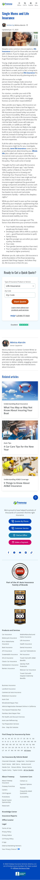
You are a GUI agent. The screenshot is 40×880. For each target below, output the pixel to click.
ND (20, 744)
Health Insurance (26, 644)
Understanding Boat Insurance (16, 404)
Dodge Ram (21, 761)
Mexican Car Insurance (28, 670)
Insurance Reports (9, 816)
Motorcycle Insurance (9, 638)
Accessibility (24, 797)
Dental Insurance (26, 647)
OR (16, 747)
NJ (30, 744)
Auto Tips (7, 443)
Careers (4, 790)
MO (7, 744)
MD (28, 742)
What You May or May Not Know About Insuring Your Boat (18, 410)
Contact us (23, 781)
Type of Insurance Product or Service (18, 282)
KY (19, 742)
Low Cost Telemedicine (28, 651)
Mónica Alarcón (20, 25)
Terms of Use (6, 828)
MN (3, 744)
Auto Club (5, 699)
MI (35, 742)
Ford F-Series (6, 764)
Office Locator (8, 820)
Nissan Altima (16, 767)
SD (28, 747)
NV (3, 747)
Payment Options (26, 784)
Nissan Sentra (27, 767)
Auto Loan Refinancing (9, 720)
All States (27, 750)
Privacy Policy (6, 832)
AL (6, 739)
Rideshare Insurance (9, 696)
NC (17, 744)
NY (6, 747)
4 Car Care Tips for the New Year (19, 448)
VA (6, 750)
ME (32, 742)
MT (14, 744)
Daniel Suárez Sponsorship (7, 801)
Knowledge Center (9, 812)
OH (9, 747)
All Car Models (29, 770)
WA (12, 750)
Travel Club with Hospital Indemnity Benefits (26, 675)
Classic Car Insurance (9, 661)
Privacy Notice (7, 835)
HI (2, 742)
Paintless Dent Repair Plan (11, 713)
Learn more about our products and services (20, 308)
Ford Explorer (30, 761)
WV (18, 750)
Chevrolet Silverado (8, 761)
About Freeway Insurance (7, 782)
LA (22, 742)
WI (15, 750)
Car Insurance (7, 634)
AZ (12, 739)
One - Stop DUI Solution (10, 727)
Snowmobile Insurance (10, 654)
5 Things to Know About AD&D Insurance (17, 484)
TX (34, 747)
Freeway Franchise (8, 786)
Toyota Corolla (17, 770)
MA (25, 742)
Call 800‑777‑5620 (23, 315)
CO (18, 739)
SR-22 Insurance (7, 658)
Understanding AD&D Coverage (16, 479)
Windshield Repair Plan (10, 703)
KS (16, 742)
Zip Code (8, 291)
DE (27, 739)
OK (13, 747)
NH (27, 744)
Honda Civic (6, 767)
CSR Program (6, 793)
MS (10, 744)
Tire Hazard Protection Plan (11, 710)
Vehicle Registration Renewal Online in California (19, 706)
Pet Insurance (24, 654)
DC (24, 739)
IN (13, 742)
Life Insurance (25, 640)
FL (30, 739)
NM (33, 744)
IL (10, 742)
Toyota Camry (6, 770)
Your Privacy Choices (9, 849)
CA (15, 739)
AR (9, 739)
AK (3, 739)
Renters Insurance (8, 668)
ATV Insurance (7, 651)
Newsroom (5, 806)
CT (21, 739)
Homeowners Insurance (10, 665)
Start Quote (20, 301)
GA (33, 739)
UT (3, 750)
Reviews (23, 788)
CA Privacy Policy (7, 839)
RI (22, 747)
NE (24, 744)
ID (8, 742)
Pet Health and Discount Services (13, 717)
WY (22, 750)
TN (31, 747)
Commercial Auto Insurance (11, 692)
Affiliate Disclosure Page (21, 868)
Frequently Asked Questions (26, 792)
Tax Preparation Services (10, 724)
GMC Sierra (16, 764)
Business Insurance (8, 685)
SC (25, 747)
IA (5, 742)
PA (19, 747)
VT (9, 750)
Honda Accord (26, 764)
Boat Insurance (7, 647)
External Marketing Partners (11, 846)
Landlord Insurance (8, 689)
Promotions (6, 797)
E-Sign (4, 842)
